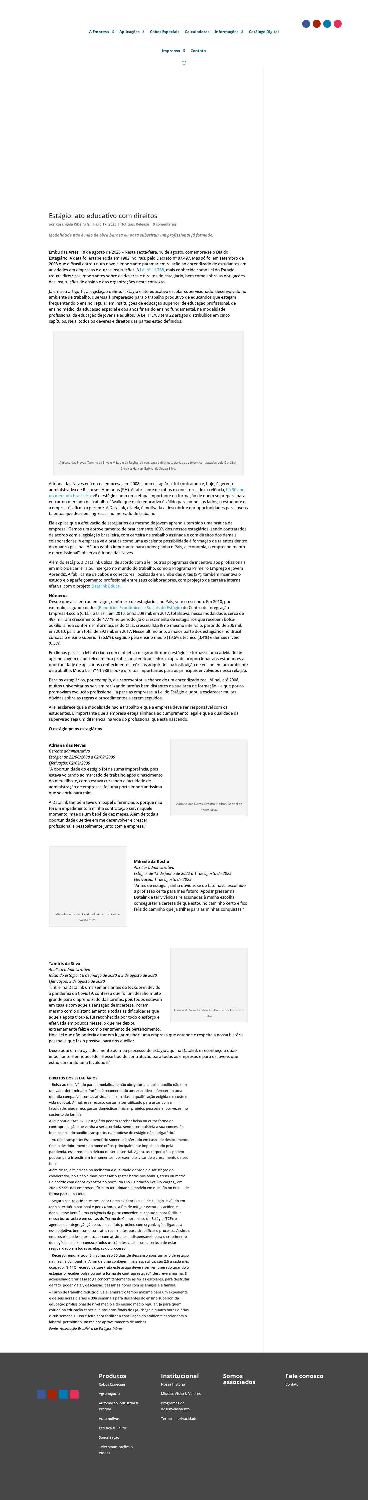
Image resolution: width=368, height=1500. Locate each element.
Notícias (127, 224)
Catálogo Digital (264, 31)
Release (142, 224)
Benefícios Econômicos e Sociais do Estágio (139, 607)
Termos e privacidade (179, 1418)
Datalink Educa (105, 586)
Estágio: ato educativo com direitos (103, 215)
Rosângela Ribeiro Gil (73, 224)
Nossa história (173, 1384)
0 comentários (165, 224)
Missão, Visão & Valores (181, 1393)
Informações (226, 31)
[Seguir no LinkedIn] (327, 24)
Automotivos (109, 1418)
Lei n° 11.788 (152, 270)
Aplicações (129, 31)
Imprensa (171, 50)
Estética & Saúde (113, 1428)
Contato (198, 50)
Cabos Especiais (164, 31)
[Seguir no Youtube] (317, 24)
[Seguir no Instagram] (338, 24)
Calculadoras (197, 31)
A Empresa (99, 31)
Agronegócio (109, 1393)
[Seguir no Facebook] (306, 24)
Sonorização (109, 1437)
